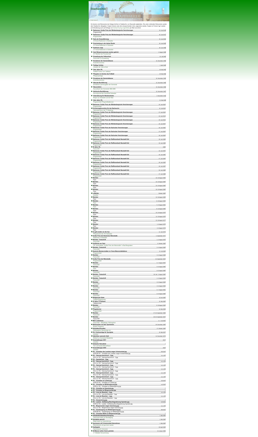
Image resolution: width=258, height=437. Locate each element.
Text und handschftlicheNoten (102, 346)
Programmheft (97, 36)
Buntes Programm (98, 326)
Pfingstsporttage (98, 76)
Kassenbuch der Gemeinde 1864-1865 (104, 89)
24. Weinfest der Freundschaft (102, 54)
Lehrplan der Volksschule (100, 67)
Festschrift (96, 149)
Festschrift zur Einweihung (101, 58)
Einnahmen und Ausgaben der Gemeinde (105, 84)
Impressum (104, 2)
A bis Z (98, 2)
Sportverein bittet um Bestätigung (103, 417)
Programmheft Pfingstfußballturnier (103, 102)
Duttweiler (92, 2)
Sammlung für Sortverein (100, 429)
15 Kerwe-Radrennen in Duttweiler (103, 41)
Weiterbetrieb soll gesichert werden (103, 425)
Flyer (94, 203)
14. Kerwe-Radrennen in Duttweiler (103, 45)
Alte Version (94, 20)
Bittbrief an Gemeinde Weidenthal (103, 338)
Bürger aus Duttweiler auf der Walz (103, 97)
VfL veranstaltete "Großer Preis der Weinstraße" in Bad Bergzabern (113, 245)
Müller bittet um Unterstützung (102, 421)
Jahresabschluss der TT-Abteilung (103, 110)
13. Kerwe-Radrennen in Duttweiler (103, 49)
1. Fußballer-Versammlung (101, 433)
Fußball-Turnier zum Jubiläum (102, 71)
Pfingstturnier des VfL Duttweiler (102, 234)
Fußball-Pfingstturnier (99, 299)
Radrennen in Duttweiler (100, 237)
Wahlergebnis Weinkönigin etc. (102, 330)
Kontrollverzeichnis (98, 63)
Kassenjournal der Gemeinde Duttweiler (104, 93)
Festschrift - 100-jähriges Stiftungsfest (104, 322)
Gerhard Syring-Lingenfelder (121, 28)
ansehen (95, 195)
